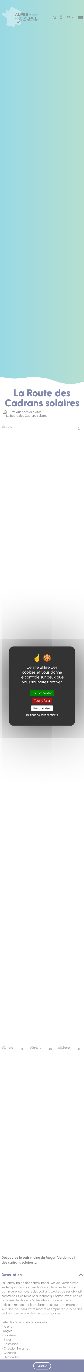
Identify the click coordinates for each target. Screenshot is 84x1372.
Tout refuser (42, 701)
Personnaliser (42, 708)
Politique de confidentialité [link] (42, 715)
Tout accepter (42, 693)
